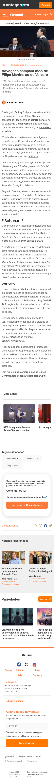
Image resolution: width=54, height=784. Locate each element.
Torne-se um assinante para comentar (26, 497)
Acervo (9, 23)
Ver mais (44, 599)
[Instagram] (34, 665)
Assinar (45, 5)
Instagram (40, 526)
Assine (38, 757)
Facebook (45, 526)
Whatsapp (35, 526)
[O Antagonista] (16, 5)
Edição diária (22, 23)
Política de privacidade (15, 761)
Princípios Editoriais (25, 757)
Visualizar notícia (12, 405)
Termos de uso (32, 761)
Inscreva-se (27, 743)
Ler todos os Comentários (26, 505)
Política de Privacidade (30, 736)
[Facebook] (19, 665)
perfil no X (33, 156)
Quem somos (9, 757)
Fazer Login (41, 14)
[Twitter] (26, 665)
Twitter (50, 526)
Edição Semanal (40, 23)
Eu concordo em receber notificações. (25, 732)
